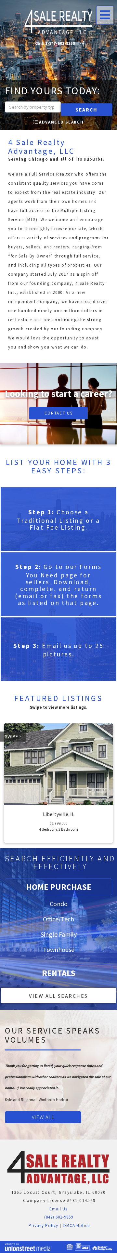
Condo (59, 904)
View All (43, 1117)
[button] (86, 109)
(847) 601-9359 (58, 1217)
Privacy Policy (42, 1225)
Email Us (57, 1209)
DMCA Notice (76, 1225)
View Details (58, 813)
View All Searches (58, 996)
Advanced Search (61, 122)
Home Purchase (58, 886)
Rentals (58, 973)
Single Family (59, 934)
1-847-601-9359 (60, 43)
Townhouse (58, 949)
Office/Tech (58, 919)
